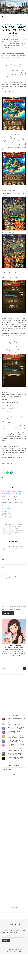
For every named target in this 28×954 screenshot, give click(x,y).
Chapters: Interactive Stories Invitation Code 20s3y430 (15, 723)
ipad (19, 526)
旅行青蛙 (10, 534)
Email (3, 559)
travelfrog (17, 532)
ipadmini (4, 528)
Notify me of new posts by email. (12, 609)
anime (10, 524)
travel (11, 532)
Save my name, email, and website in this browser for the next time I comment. (13, 578)
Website (4, 567)
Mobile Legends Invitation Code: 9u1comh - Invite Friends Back (16, 736)
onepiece (12, 530)
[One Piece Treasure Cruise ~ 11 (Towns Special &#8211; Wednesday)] (19, 496)
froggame (9, 526)
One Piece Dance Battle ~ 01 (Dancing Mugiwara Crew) (15, 753)
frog (3, 526)
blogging (20, 524)
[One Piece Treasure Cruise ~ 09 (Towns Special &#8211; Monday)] (7, 496)
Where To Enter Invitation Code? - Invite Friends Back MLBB (17, 727)
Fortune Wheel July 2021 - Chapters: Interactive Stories (15, 740)
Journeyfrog (5, 530)
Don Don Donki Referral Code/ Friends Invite (16, 745)
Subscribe (5, 940)
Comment (4, 582)
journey (16, 528)
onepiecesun (5, 532)
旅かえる (4, 534)
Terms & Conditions (17, 951)
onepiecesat (19, 530)
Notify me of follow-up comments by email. (14, 606)
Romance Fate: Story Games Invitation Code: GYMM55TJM (16, 758)
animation (5, 524)
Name (4, 552)
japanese (11, 528)
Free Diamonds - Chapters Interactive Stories (15, 732)
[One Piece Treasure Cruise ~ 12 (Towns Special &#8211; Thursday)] (7, 512)
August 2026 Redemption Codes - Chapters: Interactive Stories (17, 719)
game (14, 526)
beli (15, 524)
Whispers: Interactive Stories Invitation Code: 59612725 (15, 749)
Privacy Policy (9, 951)
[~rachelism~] (14, 7)
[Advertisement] (14, 694)
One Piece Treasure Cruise (14, 24)
